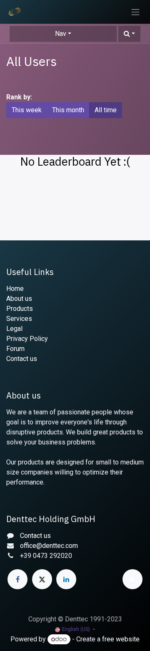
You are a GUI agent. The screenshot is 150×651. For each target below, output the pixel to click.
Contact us (21, 359)
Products (19, 309)
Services (19, 319)
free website (121, 639)
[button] (129, 34)
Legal (14, 329)
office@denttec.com (49, 546)
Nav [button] (60, 34)
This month (68, 110)
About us (19, 299)
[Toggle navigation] (135, 11)
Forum (15, 349)
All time (106, 110)
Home (15, 289)
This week (27, 110)
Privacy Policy (27, 339)
